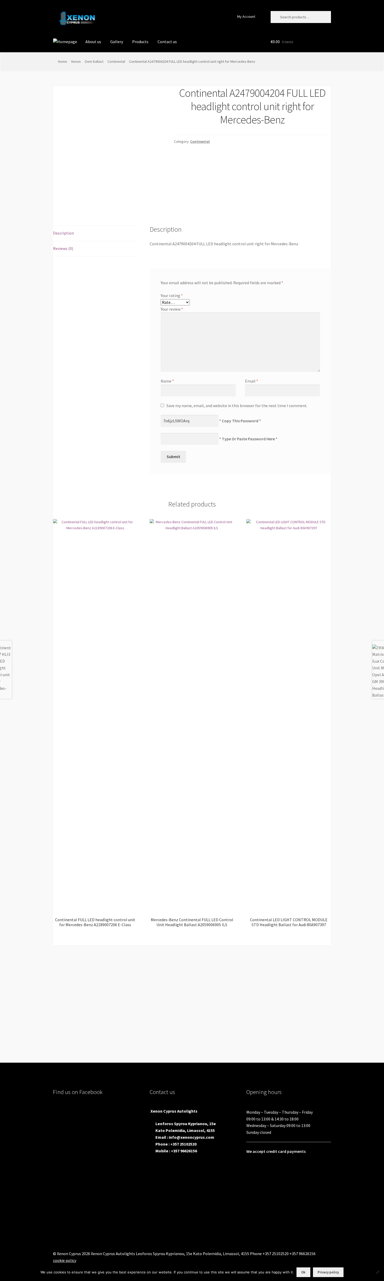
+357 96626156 (184, 1150)
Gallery (116, 41)
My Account (246, 16)
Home (62, 61)
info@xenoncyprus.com (191, 1137)
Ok (303, 1272)
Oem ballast (94, 61)
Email (251, 381)
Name (167, 381)
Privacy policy (328, 1272)
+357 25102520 (183, 1144)
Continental (116, 61)
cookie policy (64, 1260)
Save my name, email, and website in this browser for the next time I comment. (236, 405)
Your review (172, 309)
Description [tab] (63, 233)
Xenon (76, 61)
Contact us (167, 41)
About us (93, 41)
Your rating (172, 295)
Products (140, 41)
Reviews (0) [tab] (63, 248)
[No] (377, 1272)
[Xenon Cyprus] (65, 42)
